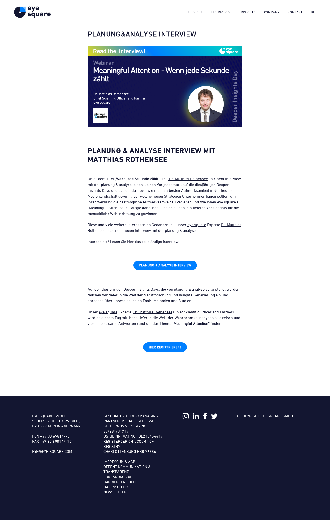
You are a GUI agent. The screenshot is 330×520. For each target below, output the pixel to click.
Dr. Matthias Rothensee (188, 179)
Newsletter (115, 492)
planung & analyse (116, 184)
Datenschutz (116, 487)
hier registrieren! (165, 347)
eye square (196, 224)
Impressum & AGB (119, 461)
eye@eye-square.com (52, 451)
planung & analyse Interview (165, 265)
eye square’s (227, 202)
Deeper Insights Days (141, 289)
